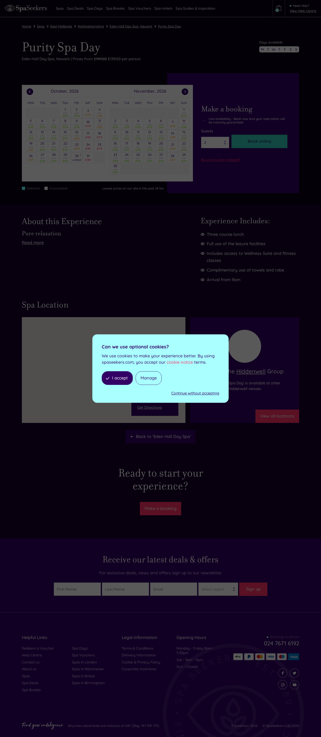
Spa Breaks (31, 690)
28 (53, 157)
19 (31, 146)
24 (88, 146)
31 (88, 157)
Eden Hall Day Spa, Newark (131, 26)
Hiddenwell (251, 371)
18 (99, 135)
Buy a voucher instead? (220, 160)
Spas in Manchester (88, 669)
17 (88, 135)
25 (99, 146)
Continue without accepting (195, 393)
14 (53, 135)
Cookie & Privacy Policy (141, 662)
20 (42, 146)
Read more (33, 242)
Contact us (30, 662)
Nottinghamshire (91, 26)
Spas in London (84, 662)
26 (31, 157)
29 (65, 157)
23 (76, 146)
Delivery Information (139, 655)
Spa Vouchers (83, 655)
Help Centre (32, 655)
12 (31, 135)
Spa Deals (30, 683)
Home (26, 26)
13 (42, 135)
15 (65, 135)
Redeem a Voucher (38, 648)
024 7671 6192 (281, 643)
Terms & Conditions (137, 648)
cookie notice (180, 362)
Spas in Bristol (83, 676)
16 (76, 135)
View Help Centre (303, 11)
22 (65, 146)
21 (53, 146)
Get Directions (149, 407)
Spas (41, 26)
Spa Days (80, 648)
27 (42, 157)
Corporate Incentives (139, 669)
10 (88, 123)
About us (29, 669)
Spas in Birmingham (88, 683)
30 (76, 157)
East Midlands (61, 26)
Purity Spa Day (169, 26)
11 (99, 124)
